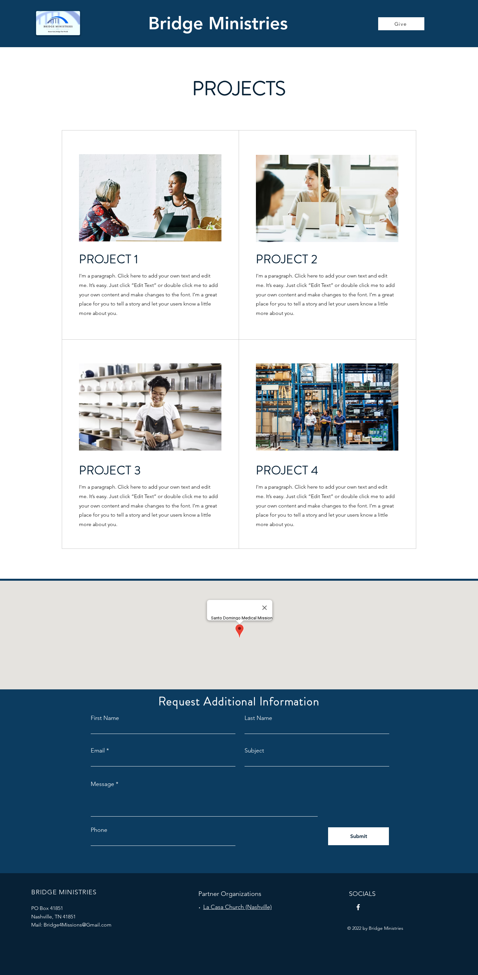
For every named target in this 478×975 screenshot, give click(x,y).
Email (98, 750)
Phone (99, 830)
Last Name (258, 718)
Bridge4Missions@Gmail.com (78, 925)
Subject (254, 750)
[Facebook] (358, 907)
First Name (105, 718)
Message (102, 784)
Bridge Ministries (218, 23)
